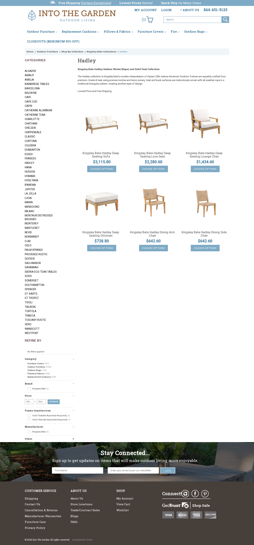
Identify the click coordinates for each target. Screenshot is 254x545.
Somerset (31, 280)
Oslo (28, 245)
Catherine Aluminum (38, 110)
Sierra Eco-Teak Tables (41, 271)
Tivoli (28, 302)
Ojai (27, 241)
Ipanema (30, 184)
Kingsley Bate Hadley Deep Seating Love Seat (152, 155)
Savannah (31, 267)
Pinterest (205, 494)
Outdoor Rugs (194, 31)
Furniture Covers (150, 31)
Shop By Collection (72, 51)
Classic (30, 136)
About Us (191, 10)
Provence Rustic (36, 254)
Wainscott (32, 328)
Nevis (28, 232)
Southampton (34, 284)
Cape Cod (31, 101)
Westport (31, 333)
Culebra (30, 145)
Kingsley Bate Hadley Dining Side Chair (204, 234)
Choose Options (101, 169)
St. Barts (31, 293)
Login (166, 10)
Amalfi (29, 75)
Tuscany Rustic (35, 319)
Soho (28, 276)
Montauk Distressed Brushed (39, 217)
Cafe (28, 97)
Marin (29, 202)
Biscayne (31, 92)
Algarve (30, 70)
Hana (28, 167)
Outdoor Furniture (40, 31)
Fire (174, 31)
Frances (30, 158)
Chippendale (33, 132)
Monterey (31, 223)
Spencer (30, 289)
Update (53, 401)
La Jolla (30, 193)
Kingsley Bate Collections (101, 51)
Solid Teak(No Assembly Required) (51, 415)
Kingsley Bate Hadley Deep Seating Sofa (101, 155)
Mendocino (32, 206)
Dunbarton (32, 149)
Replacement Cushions (79, 31)
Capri (28, 105)
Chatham (31, 123)
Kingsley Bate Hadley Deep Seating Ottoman (101, 234)
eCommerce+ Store (82, 539)
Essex (29, 154)
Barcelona (32, 88)
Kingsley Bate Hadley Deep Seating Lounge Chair (204, 155)
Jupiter (30, 189)
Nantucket (32, 227)
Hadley (29, 162)
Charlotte (32, 119)
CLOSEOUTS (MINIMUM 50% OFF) (53, 41)
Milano (29, 211)
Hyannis (30, 176)
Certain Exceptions (96, 3)
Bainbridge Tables (37, 83)
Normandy (32, 236)
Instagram (185, 494)
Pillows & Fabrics (117, 31)
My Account (145, 10)
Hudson (30, 171)
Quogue (30, 258)
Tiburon (30, 306)
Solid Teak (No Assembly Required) (51, 420)
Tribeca (30, 315)
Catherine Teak (35, 114)
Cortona (31, 141)
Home (30, 51)
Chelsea (30, 127)
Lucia (28, 198)
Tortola (30, 311)
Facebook (195, 494)
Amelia (29, 79)
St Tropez (32, 297)
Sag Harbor (33, 263)
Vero (28, 324)
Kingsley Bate (40, 388)
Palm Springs (34, 249)
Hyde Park (31, 180)
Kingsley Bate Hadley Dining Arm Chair (152, 234)
